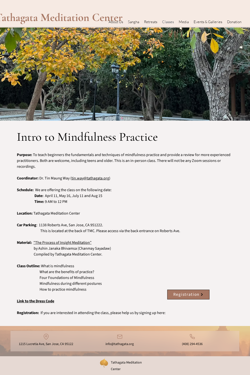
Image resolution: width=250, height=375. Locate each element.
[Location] (46, 336)
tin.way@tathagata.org (90, 178)
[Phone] (192, 336)
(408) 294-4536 (192, 344)
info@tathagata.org (119, 344)
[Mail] (120, 336)
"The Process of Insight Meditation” (62, 242)
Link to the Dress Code (35, 301)
